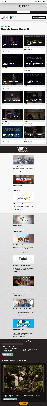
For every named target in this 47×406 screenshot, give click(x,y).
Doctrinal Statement (6, 357)
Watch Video (5, 51)
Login (5, 1)
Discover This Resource (18, 336)
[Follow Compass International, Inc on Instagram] (22, 360)
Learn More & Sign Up (18, 231)
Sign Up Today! (16, 209)
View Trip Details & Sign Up (19, 171)
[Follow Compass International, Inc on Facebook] (17, 360)
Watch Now (16, 315)
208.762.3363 (9, 350)
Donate (43, 1)
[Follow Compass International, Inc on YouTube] (25, 360)
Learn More (15, 190)
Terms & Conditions (25, 357)
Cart (38, 1)
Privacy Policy (15, 357)
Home (2, 26)
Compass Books (16, 295)
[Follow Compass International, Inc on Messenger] (20, 360)
